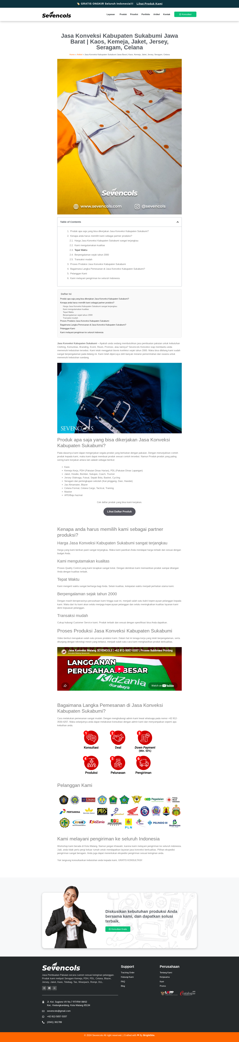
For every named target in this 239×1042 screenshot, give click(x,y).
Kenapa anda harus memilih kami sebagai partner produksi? (101, 236)
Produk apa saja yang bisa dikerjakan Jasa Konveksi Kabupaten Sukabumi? (109, 231)
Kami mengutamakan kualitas (90, 245)
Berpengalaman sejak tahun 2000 (92, 254)
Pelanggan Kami (78, 273)
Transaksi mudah (83, 259)
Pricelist (134, 14)
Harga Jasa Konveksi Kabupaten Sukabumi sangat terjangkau (106, 240)
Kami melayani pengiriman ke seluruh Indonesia (95, 278)
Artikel (156, 14)
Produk (123, 14)
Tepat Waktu (81, 250)
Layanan (111, 14)
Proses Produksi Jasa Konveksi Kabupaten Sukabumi (98, 264)
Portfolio (145, 14)
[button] (177, 222)
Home (72, 54)
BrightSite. (149, 1035)
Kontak (166, 14)
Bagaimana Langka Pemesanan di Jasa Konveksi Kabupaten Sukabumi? (107, 269)
